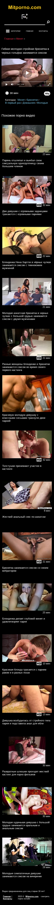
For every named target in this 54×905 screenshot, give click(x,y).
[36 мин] (27, 411)
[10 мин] (27, 666)
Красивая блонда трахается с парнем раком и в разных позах (24, 671)
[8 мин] (27, 513)
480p (47, 93)
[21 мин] (27, 309)
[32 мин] (27, 207)
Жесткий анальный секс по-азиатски (24, 516)
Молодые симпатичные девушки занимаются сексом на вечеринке (22, 875)
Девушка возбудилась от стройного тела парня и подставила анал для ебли (26, 722)
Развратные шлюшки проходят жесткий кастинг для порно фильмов (25, 773)
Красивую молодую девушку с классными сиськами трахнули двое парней (23, 418)
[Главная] (27, 8)
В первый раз (13, 103)
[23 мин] (27, 157)
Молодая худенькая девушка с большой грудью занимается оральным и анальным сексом (26, 825)
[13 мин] (27, 717)
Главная (29, 31)
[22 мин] (27, 258)
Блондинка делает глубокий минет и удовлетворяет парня (23, 620)
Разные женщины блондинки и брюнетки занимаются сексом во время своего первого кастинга (26, 367)
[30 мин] (27, 768)
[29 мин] (27, 870)
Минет (21, 100)
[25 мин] (27, 615)
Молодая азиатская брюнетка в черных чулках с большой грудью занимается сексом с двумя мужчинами (25, 316)
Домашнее (29, 103)
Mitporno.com (32, 896)
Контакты (43, 31)
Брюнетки (32, 100)
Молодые (42, 103)
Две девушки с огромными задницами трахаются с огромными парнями (25, 213)
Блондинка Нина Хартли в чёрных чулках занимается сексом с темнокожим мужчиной (26, 265)
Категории (15, 31)
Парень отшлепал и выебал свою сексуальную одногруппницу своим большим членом (23, 163)
